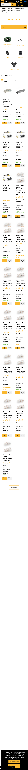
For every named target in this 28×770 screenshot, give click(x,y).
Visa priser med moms (7, 80)
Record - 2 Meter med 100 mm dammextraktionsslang (7, 103)
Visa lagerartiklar (8, 75)
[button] (14, 32)
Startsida (3, 8)
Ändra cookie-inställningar (7, 767)
